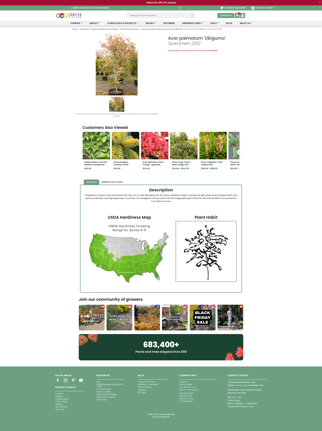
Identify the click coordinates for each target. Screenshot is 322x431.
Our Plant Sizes (103, 389)
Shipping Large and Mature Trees (109, 385)
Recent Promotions (188, 389)
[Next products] (239, 152)
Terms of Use (185, 395)
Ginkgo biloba (62, 398)
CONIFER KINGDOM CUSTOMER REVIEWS (90, 8)
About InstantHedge (106, 394)
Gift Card (59, 409)
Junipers (142, 389)
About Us (183, 381)
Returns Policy (186, 398)
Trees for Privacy (146, 381)
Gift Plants (101, 399)
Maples (58, 396)
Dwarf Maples (145, 387)
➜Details (171, 2)
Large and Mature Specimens (104, 29)
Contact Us (226, 15)
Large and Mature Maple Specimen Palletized (161, 29)
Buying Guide (185, 384)
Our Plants (84, 29)
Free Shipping (186, 401)
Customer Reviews (105, 397)
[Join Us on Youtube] (81, 381)
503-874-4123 (235, 397)
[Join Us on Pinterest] (73, 381)
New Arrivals (61, 406)
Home (75, 29)
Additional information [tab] (112, 182)
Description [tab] (91, 182)
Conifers (59, 393)
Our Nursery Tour (187, 387)
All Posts (142, 392)
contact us (240, 385)
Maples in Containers (148, 384)
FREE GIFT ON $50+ (265, 8)
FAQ (98, 381)
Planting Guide (103, 391)
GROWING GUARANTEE (235, 8)
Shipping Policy (186, 393)
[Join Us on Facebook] (58, 381)
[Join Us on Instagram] (65, 381)
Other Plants (61, 401)
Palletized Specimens (129, 29)
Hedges (59, 404)
